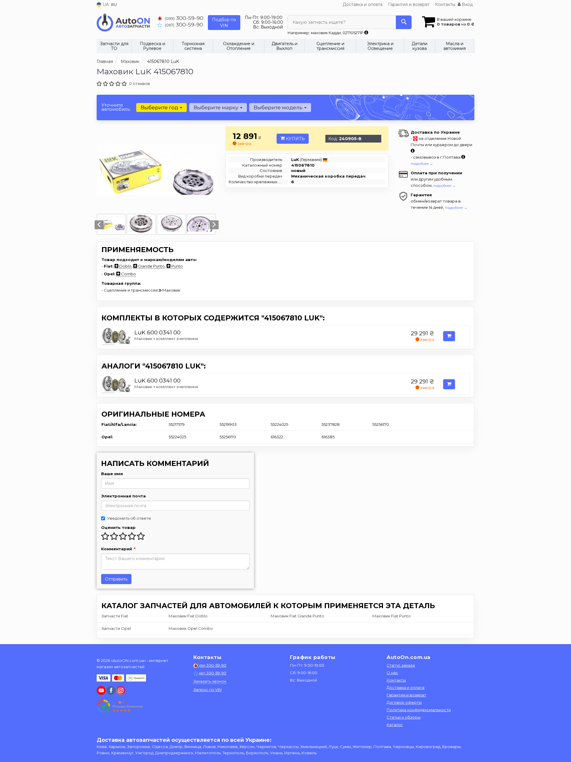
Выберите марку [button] (216, 107)
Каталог (395, 724)
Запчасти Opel (116, 628)
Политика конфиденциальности (419, 709)
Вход (467, 4)
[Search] (404, 22)
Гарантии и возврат (406, 695)
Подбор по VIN (224, 22)
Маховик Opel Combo (191, 628)
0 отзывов (139, 83)
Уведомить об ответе (129, 518)
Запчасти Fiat (114, 616)
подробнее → (422, 164)
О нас (392, 672)
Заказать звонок (209, 681)
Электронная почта (123, 496)
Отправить (116, 579)
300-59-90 (184, 18)
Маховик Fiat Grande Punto (297, 616)
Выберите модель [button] (279, 107)
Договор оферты (404, 702)
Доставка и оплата (362, 4)
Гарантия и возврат (408, 4)
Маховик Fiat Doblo (188, 616)
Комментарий (118, 548)
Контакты (445, 4)
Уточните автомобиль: (116, 107)
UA (105, 4)
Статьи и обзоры (404, 717)
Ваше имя (112, 473)
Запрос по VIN (207, 689)
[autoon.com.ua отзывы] (120, 706)
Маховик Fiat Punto (391, 616)
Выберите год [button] (160, 107)
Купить (295, 138)
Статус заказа (401, 665)
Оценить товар (118, 527)
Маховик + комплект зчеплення (166, 338)
